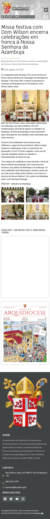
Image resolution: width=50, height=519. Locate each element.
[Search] (20, 16)
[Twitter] (6, 16)
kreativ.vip (37, 513)
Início (3, 58)
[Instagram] (13, 16)
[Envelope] (16, 16)
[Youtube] (9, 16)
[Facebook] (2, 16)
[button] (46, 10)
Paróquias (13, 58)
